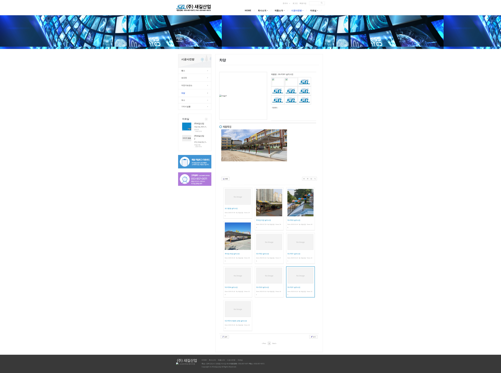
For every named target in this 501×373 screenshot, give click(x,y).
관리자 (196, 129)
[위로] (304, 179)
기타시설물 (194, 106)
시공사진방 (296, 10)
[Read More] (237, 203)
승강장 (194, 77)
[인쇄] (311, 179)
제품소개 (279, 10)
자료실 (313, 10)
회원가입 (303, 3)
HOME (248, 10)
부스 (194, 100)
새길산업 (197, 145)
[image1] (277, 81)
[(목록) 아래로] (307, 179)
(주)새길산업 (199, 123)
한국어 (285, 3)
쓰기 (314, 337)
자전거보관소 (194, 85)
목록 (226, 179)
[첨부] (315, 179)
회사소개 (262, 10)
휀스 (194, 70)
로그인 (295, 3)
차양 (194, 93)
